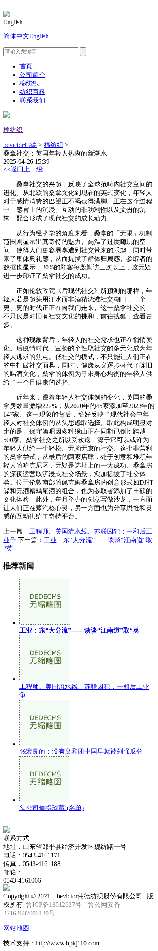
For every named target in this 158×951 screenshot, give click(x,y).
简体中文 (16, 36)
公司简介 (32, 74)
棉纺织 (29, 83)
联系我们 (32, 100)
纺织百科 (32, 91)
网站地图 (16, 928)
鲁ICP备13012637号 (53, 904)
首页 (25, 66)
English (39, 36)
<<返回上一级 (23, 169)
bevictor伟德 (20, 144)
